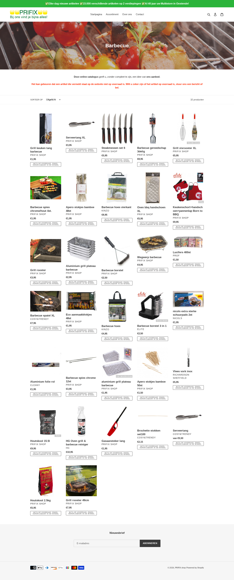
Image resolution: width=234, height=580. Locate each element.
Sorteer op (36, 100)
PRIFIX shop (180, 568)
